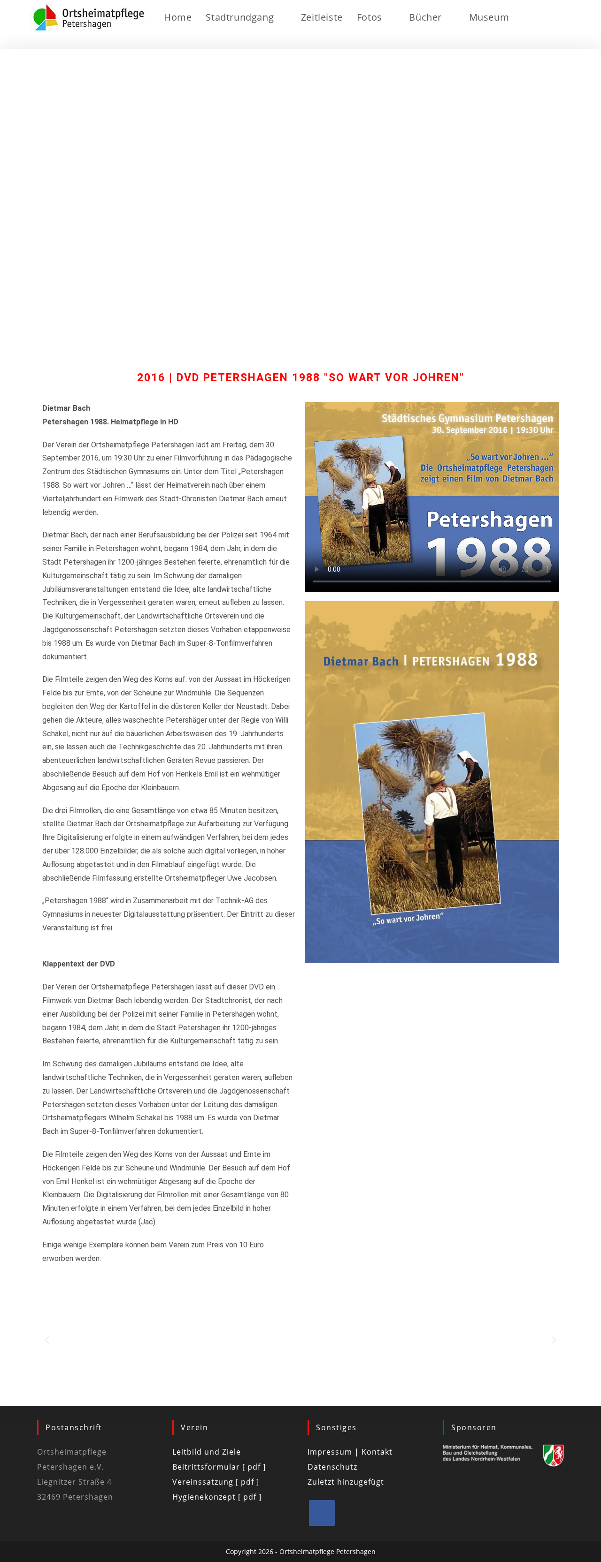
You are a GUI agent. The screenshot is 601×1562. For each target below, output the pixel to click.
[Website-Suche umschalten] (540, 17)
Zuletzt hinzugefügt (346, 1482)
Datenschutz (332, 1467)
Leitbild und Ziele (206, 1452)
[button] (47, 1340)
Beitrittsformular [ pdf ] (219, 1467)
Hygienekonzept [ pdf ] (217, 1497)
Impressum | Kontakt (350, 1452)
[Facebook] (322, 1513)
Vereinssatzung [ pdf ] (215, 1482)
